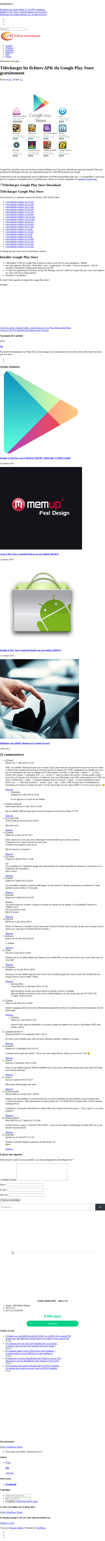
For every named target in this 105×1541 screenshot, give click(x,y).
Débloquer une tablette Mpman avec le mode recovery (23, 14)
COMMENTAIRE (8, 1180)
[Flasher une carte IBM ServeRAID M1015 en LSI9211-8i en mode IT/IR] (38, 1336)
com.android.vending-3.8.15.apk (19, 202)
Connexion (11, 1501)
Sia (9, 79)
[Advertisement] (52, 307)
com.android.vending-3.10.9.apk (19, 214)
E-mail (3, 1190)
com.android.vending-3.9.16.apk (19, 209)
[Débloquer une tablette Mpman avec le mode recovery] (39, 738)
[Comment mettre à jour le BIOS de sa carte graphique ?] (30, 1351)
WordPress (41, 1528)
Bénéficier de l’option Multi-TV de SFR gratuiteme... (23, 9)
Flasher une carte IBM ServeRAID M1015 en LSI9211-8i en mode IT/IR (37, 1338)
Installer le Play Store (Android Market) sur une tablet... (24, 12)
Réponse (9, 789)
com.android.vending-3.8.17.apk (19, 207)
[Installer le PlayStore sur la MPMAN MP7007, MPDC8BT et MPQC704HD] (41, 452)
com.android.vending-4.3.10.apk (19, 239)
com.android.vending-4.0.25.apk (19, 222)
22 (22, 79)
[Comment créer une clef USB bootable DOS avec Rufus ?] (31, 1343)
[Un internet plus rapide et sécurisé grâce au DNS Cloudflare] (32, 1366)
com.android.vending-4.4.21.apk (19, 241)
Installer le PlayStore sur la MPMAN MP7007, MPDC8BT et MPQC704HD (35, 458)
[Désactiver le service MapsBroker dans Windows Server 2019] (33, 1358)
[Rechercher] (100, 1207)
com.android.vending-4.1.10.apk (19, 232)
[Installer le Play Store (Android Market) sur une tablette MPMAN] (41, 645)
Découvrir (52, 1323)
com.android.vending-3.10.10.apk (20, 217)
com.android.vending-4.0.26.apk (19, 224)
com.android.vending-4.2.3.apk (19, 234)
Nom (3, 1185)
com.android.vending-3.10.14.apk (20, 219)
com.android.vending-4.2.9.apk (19, 236)
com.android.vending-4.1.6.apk (19, 229)
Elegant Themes (17, 1528)
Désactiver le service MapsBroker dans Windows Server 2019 (32, 1361)
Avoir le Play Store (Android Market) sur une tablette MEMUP (29, 554)
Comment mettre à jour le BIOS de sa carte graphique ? (29, 1353)
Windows (9, 48)
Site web (4, 1195)
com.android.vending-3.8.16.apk (19, 204)
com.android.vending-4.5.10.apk (19, 246)
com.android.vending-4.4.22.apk (19, 244)
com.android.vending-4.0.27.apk (19, 227)
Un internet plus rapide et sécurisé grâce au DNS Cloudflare (31, 1368)
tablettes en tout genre (87, 179)
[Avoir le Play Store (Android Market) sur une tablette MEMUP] (41, 549)
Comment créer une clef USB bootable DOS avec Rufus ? (30, 1346)
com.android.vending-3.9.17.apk (19, 212)
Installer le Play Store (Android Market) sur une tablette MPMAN (30, 650)
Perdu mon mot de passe (27, 1501)
